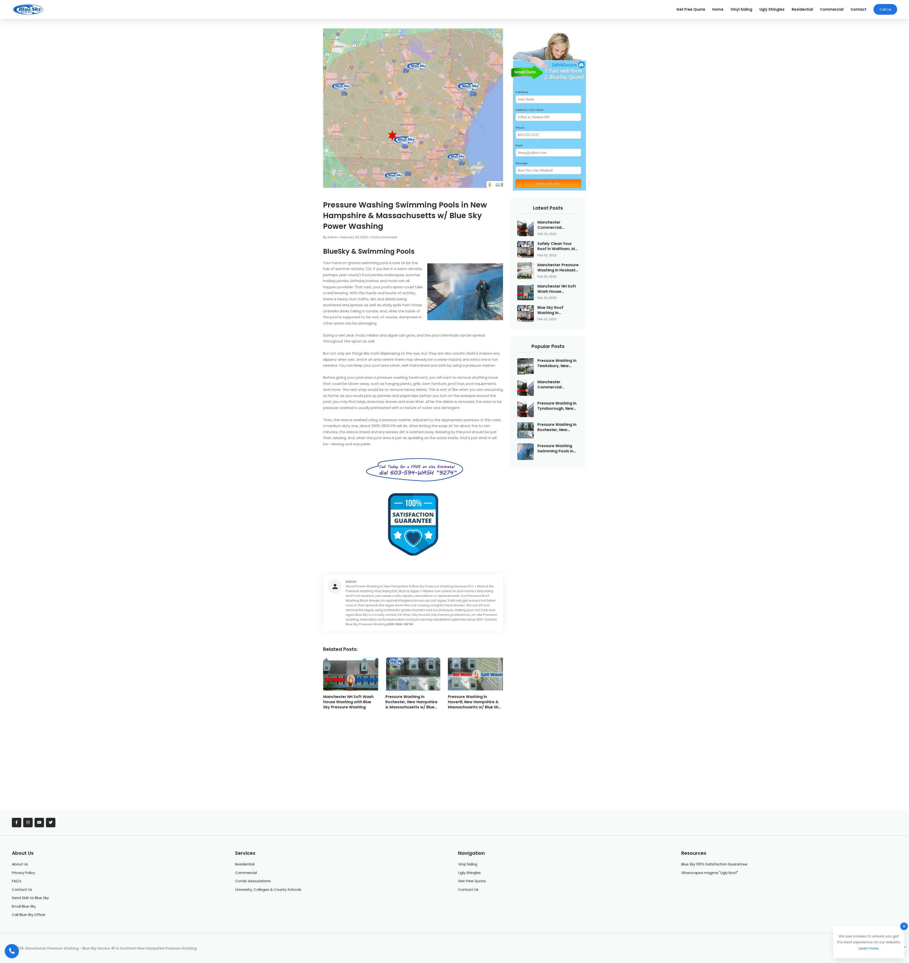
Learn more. (869, 948)
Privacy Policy (23, 872)
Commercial (831, 9)
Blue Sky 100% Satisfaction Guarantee (714, 864)
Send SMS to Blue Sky (30, 897)
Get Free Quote (690, 9)
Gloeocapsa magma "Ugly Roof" (709, 872)
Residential (802, 9)
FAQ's (16, 880)
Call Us (885, 9)
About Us (20, 864)
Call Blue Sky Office (28, 914)
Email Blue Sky (24, 906)
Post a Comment (384, 237)
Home (717, 9)
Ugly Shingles (771, 9)
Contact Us (22, 889)
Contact (858, 9)
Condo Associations (253, 880)
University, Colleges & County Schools (268, 889)
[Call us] (12, 951)
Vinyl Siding (741, 9)
